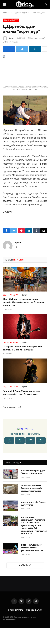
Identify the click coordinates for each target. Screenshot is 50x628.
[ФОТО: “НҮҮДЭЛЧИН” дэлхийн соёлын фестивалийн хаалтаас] (10, 548)
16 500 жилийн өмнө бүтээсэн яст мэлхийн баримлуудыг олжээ (31, 488)
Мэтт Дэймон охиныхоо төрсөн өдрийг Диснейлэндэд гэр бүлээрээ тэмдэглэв (23, 302)
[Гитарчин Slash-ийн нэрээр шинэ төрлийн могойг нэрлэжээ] (25, 326)
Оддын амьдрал (11, 20)
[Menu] (4, 4)
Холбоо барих (34, 610)
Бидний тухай (16, 610)
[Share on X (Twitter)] (22, 49)
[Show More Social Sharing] (44, 49)
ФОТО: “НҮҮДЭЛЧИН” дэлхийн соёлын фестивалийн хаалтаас (32, 548)
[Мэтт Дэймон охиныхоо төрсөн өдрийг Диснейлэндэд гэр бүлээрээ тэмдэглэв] (25, 279)
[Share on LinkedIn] (35, 49)
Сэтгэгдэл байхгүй (37, 38)
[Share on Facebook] (9, 49)
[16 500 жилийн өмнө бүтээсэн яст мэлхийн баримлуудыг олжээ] (10, 489)
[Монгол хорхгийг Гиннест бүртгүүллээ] (10, 506)
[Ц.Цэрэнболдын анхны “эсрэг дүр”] (25, 69)
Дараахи (23, 565)
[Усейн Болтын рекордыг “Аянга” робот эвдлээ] (10, 474)
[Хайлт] (45, 4)
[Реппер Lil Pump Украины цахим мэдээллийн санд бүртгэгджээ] (25, 371)
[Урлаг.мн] (25, 4)
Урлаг (11, 38)
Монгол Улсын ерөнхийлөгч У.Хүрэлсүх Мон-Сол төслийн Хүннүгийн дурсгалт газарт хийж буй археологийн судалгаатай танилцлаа (34, 525)
